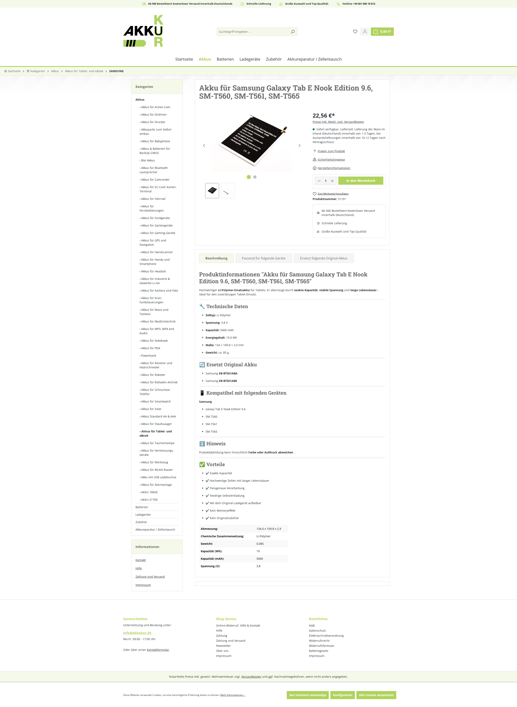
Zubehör (141, 522)
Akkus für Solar (151, 409)
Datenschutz (317, 630)
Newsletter (223, 646)
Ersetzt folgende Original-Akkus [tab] (324, 258)
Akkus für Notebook (154, 340)
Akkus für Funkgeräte (155, 218)
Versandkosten (251, 677)
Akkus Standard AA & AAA (158, 416)
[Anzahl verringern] (319, 181)
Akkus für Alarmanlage (156, 485)
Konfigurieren (342, 695)
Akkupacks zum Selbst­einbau (156, 131)
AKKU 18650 (149, 492)
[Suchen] (292, 32)
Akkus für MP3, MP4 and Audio (157, 331)
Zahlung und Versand (150, 576)
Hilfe (139, 568)
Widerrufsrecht (319, 641)
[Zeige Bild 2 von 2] (254, 177)
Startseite (14, 71)
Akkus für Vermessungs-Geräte (157, 453)
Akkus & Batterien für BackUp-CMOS (155, 151)
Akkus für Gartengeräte (157, 225)
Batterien (142, 507)
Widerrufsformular (321, 646)
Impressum (143, 585)
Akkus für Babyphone (155, 141)
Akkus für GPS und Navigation (153, 242)
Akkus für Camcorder (155, 179)
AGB (312, 625)
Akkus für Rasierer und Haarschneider (156, 365)
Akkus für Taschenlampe (157, 443)
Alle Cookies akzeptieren (376, 695)
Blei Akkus (148, 160)
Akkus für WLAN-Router (157, 470)
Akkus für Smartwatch (156, 401)
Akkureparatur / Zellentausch (155, 529)
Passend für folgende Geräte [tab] (264, 258)
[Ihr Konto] (365, 31)
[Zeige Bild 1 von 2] (248, 177)
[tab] (216, 258)
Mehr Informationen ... (232, 695)
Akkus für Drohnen (154, 114)
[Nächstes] (299, 145)
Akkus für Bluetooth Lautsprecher (154, 170)
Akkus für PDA (150, 348)
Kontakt (141, 560)
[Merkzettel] (355, 31)
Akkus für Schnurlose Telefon (155, 392)
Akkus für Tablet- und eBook (156, 433)
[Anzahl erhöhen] (332, 181)
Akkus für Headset (153, 271)
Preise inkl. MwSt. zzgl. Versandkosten (338, 122)
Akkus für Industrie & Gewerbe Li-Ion (155, 281)
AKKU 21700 (149, 500)
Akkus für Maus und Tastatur (154, 312)
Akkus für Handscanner (157, 252)
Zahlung (221, 635)
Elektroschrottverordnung (326, 635)
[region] (252, 154)
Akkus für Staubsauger (156, 424)
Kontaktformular (158, 650)
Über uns (222, 651)
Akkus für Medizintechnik (158, 321)
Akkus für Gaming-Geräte (158, 233)
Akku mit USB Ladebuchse (158, 477)
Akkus (140, 99)
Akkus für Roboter (153, 375)
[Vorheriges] (204, 145)
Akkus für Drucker (153, 122)
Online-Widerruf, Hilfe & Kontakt (238, 625)
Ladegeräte (143, 514)
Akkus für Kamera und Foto (159, 290)
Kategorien (37, 71)
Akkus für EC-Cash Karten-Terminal (158, 189)
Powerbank (148, 355)
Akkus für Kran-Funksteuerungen (151, 300)
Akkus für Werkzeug (154, 462)
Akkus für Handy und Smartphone (155, 262)
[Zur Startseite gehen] (143, 31)
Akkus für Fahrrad (153, 199)
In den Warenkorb (360, 180)
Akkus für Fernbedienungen (152, 208)
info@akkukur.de (137, 633)
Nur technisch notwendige (307, 695)
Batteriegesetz (318, 651)
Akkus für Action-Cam (155, 107)
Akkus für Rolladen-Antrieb (159, 382)
